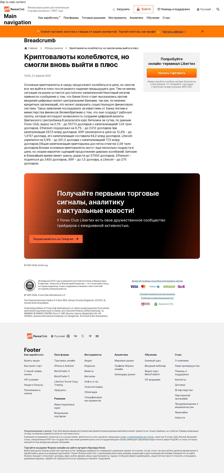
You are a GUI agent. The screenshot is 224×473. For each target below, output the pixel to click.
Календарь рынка (125, 374)
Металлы (89, 376)
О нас (166, 17)
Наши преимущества (187, 365)
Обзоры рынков (53, 48)
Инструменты (117, 17)
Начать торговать (171, 73)
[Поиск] (218, 9)
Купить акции (32, 360)
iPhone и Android (64, 365)
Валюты (89, 371)
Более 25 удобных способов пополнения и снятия (157, 281)
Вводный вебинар (155, 365)
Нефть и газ (91, 381)
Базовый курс (153, 360)
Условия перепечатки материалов (157, 294)
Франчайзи (181, 412)
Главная (32, 48)
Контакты (180, 379)
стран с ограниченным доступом (137, 437)
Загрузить (60, 390)
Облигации (90, 392)
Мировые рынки (124, 360)
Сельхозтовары (93, 386)
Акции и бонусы (33, 384)
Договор (180, 384)
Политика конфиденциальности (157, 298)
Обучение (152, 17)
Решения (59, 398)
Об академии (152, 379)
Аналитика (136, 17)
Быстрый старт (33, 365)
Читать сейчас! (172, 31)
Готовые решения (93, 17)
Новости (180, 417)
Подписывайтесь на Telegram (53, 239)
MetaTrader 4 (62, 371)
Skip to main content (13, 2)
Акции (88, 360)
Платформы (71, 17)
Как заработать (48, 17)
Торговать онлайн (64, 360)
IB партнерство (184, 390)
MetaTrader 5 (61, 376)
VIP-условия (31, 379)
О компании (182, 360)
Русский (206, 9)
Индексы (89, 365)
